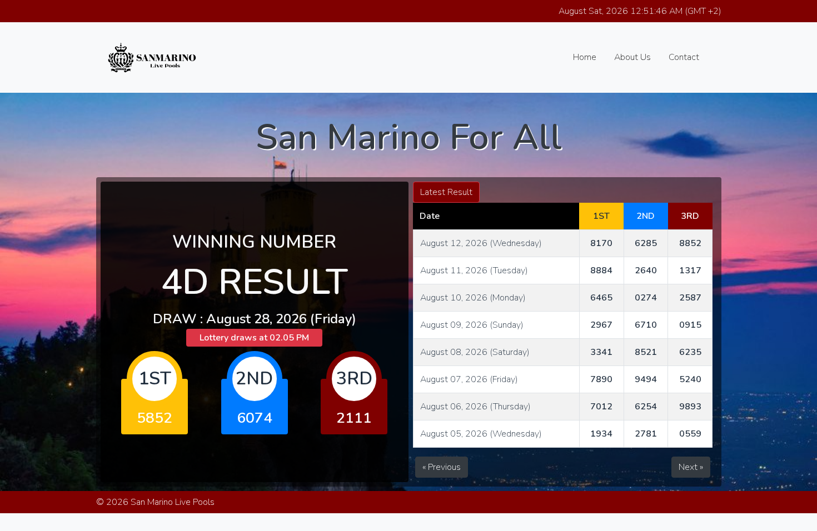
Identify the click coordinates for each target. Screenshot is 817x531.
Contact (684, 57)
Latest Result (446, 192)
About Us (632, 57)
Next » (691, 467)
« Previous (441, 467)
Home (584, 57)
